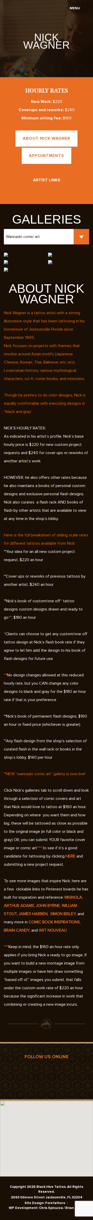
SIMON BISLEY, (64, 914)
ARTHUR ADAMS (19, 906)
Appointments (46, 156)
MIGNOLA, (74, 897)
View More (46, 59)
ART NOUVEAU (53, 930)
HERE (71, 856)
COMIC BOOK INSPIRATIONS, (55, 922)
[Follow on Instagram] (62, 191)
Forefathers (55, 1203)
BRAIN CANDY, (17, 930)
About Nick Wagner (46, 138)
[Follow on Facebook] (46, 191)
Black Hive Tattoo (11, 10)
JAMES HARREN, (33, 914)
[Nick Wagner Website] (30, 191)
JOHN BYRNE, (48, 906)
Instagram (47, 1075)
